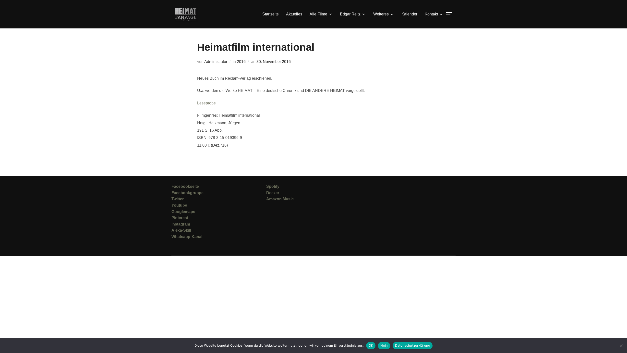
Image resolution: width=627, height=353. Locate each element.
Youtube (179, 205)
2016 (241, 62)
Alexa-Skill (181, 230)
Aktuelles (294, 14)
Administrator (215, 62)
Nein (384, 345)
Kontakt (431, 14)
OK (371, 345)
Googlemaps (183, 212)
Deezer (272, 193)
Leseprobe (206, 103)
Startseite (270, 14)
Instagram (180, 224)
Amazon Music (280, 199)
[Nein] (620, 345)
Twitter (177, 199)
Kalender (409, 14)
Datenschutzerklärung (412, 345)
